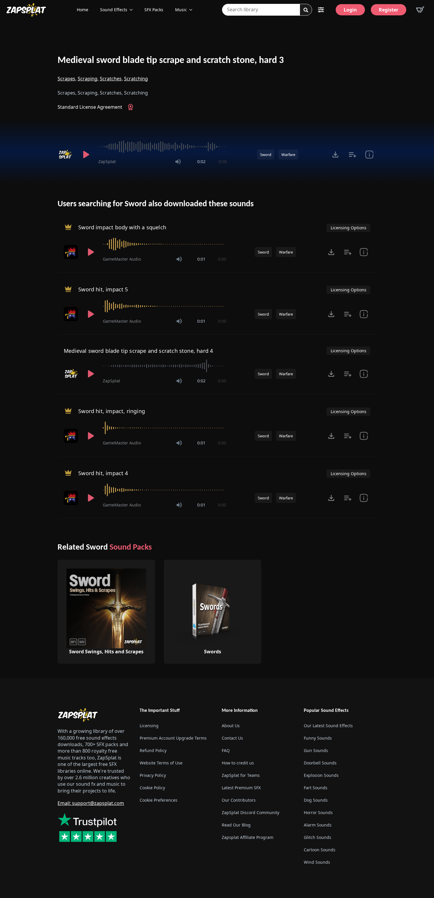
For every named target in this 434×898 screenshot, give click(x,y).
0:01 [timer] (201, 259)
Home (82, 9)
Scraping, (88, 78)
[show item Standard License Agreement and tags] (369, 154)
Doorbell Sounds (320, 763)
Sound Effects (113, 9)
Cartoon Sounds (319, 849)
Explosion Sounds (321, 775)
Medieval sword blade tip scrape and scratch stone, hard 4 (138, 350)
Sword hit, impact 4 (103, 473)
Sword (265, 154)
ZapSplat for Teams (241, 775)
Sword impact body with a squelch (122, 227)
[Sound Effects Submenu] (132, 10)
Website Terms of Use (161, 763)
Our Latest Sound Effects (328, 725)
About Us (231, 725)
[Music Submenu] (192, 10)
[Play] (86, 154)
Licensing (149, 725)
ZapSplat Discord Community (250, 812)
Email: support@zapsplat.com (91, 803)
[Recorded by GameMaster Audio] (71, 252)
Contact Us (232, 738)
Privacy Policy (153, 775)
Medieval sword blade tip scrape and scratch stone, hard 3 (171, 60)
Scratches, (111, 78)
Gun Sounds (316, 750)
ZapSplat (107, 161)
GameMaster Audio (122, 259)
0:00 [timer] (222, 161)
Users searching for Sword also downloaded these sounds (156, 204)
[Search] (306, 10)
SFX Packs (153, 9)
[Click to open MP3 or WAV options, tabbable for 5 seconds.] (335, 154)
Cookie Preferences (158, 800)
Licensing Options (348, 227)
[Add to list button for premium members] (352, 154)
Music (181, 9)
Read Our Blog (236, 825)
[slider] (162, 146)
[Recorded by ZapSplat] (66, 154)
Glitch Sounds (317, 837)
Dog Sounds (316, 800)
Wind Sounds (317, 862)
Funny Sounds (318, 738)
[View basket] (420, 10)
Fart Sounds (315, 787)
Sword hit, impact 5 (103, 289)
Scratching (136, 78)
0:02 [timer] (201, 161)
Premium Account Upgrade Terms (173, 738)
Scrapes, (67, 78)
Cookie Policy (152, 787)
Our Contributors (239, 800)
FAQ (226, 750)
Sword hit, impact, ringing (111, 411)
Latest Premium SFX (241, 787)
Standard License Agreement (90, 107)
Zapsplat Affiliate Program (247, 837)
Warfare (288, 154)
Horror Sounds (318, 812)
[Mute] (178, 162)
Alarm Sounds (318, 825)
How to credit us (238, 763)
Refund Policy (153, 750)
